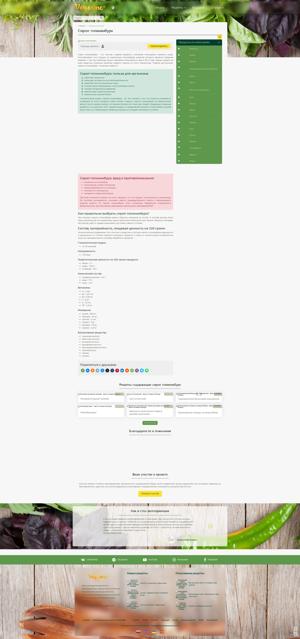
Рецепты (177, 7)
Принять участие (150, 494)
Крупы (192, 76)
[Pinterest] (117, 370)
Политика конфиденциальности (165, 626)
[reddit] (127, 370)
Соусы (192, 135)
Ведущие (198, 7)
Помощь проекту (188, 620)
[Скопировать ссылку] (83, 370)
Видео (160, 7)
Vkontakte (92, 560)
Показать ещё (150, 423)
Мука (191, 97)
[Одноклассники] (92, 370)
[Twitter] (107, 370)
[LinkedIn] (122, 370)
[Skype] (142, 370)
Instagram (182, 560)
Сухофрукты (195, 148)
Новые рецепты (137, 573)
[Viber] (137, 370)
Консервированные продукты (203, 69)
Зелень (192, 61)
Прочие (192, 116)
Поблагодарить (159, 46)
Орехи (192, 110)
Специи (192, 141)
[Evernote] (147, 370)
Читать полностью (112, 533)
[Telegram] (97, 370)
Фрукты (193, 155)
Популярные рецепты (190, 573)
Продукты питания (96, 26)
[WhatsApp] (132, 370)
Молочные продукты (199, 90)
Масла (192, 82)
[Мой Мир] (102, 370)
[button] (89, 526)
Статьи (216, 7)
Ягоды (192, 161)
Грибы (192, 55)
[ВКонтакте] (88, 370)
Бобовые (193, 49)
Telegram (122, 560)
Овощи (192, 103)
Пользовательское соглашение (135, 626)
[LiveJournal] (112, 370)
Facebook (213, 560)
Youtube (153, 560)
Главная (81, 26)
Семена (192, 122)
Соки (191, 129)
